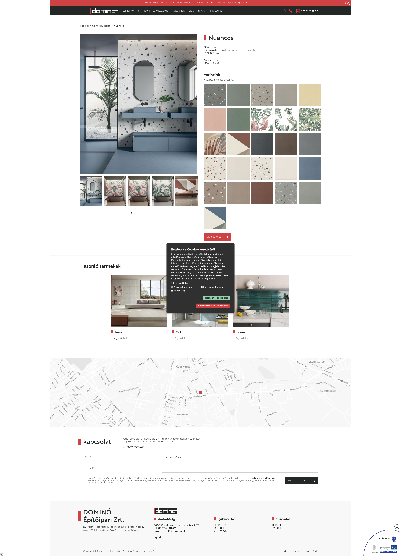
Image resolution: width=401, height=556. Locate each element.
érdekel (122, 338)
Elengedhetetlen (183, 287)
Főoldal (84, 26)
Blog (191, 11)
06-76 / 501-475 (167, 528)
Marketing (179, 291)
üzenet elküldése (298, 481)
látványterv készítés (156, 11)
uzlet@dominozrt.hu (176, 531)
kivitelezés (178, 11)
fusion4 (150, 551)
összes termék (131, 11)
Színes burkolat (101, 26)
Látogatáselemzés (213, 287)
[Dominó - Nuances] (104, 11)
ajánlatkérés (214, 237)
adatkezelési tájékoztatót (264, 478)
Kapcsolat (216, 11)
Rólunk (202, 11)
